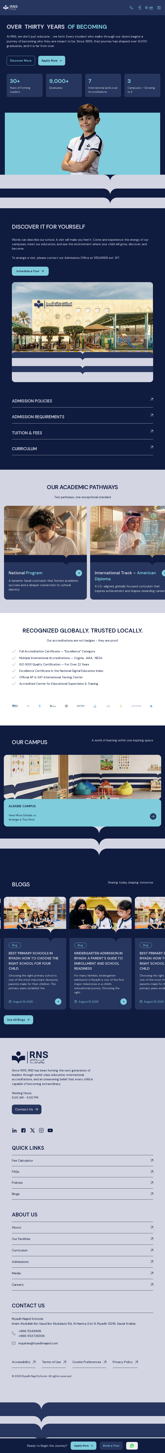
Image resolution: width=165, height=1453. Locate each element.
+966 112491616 (30, 1331)
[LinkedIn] (14, 1130)
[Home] (10, 7)
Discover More (21, 61)
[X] (32, 1130)
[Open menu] (159, 7)
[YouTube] (50, 1130)
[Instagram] (41, 1130)
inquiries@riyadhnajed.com (38, 1343)
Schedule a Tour (27, 271)
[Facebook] (23, 1130)
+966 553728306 (32, 1336)
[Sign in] (139, 7)
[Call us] (131, 7)
